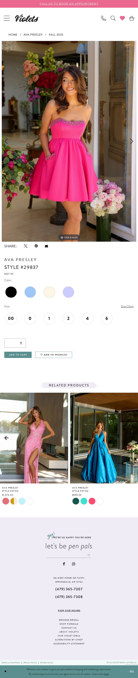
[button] (7, 18)
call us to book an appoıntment (69, 4)
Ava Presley (33, 35)
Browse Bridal (69, 620)
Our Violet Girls (69, 635)
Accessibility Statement (69, 643)
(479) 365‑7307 (68, 589)
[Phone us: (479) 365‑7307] (103, 18)
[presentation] (34, 438)
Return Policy (46, 663)
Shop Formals (69, 624)
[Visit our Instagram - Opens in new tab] (73, 564)
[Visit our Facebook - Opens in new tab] (64, 564)
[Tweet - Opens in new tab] (25, 246)
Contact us (69, 627)
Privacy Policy (30, 663)
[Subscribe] (88, 555)
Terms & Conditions (11, 663)
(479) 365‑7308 (69, 596)
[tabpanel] (69, 141)
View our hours (69, 610)
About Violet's (69, 631)
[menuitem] (7, 18)
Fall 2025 (56, 35)
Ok (132, 672)
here (106, 674)
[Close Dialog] (5, 672)
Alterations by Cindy (69, 639)
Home (12, 35)
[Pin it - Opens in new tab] (36, 246)
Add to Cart (18, 354)
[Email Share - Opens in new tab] (46, 246)
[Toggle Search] (113, 18)
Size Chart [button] (127, 306)
